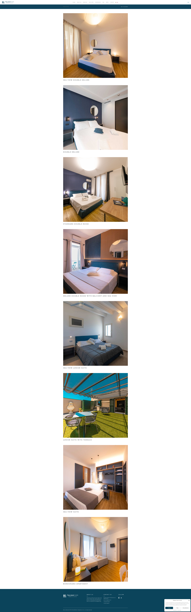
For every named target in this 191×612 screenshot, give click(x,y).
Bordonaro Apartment (75, 584)
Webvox (83, 609)
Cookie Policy (175, 610)
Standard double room (76, 224)
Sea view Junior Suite (75, 368)
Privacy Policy (179, 610)
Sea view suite (71, 512)
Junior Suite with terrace (77, 440)
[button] (189, 600)
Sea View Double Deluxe (76, 80)
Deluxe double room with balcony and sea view (90, 296)
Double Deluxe (71, 152)
